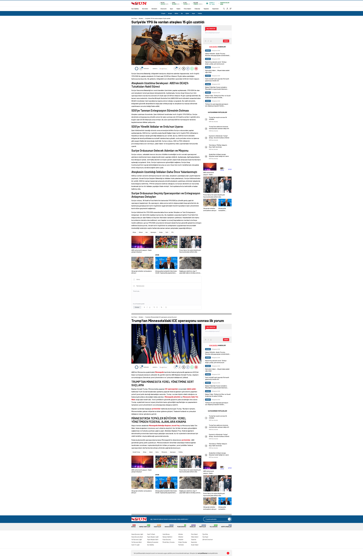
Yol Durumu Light (136, 539)
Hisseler (193, 526)
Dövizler (180, 537)
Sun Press (134, 18)
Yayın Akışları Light (153, 537)
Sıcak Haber (195, 545)
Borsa (133, 526)
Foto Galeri (187, 9)
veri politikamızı (202, 553)
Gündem (154, 9)
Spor (171, 9)
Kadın (178, 9)
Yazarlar (206, 9)
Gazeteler (215, 9)
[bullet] (157, 307)
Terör (166, 232)
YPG (172, 232)
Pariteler (202, 526)
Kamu (157, 452)
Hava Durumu (169, 526)
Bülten (176, 13)
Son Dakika (135, 9)
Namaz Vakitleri (144, 526)
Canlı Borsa (166, 534)
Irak (146, 232)
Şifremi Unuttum (207, 539)
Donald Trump (136, 452)
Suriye (160, 232)
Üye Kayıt (205, 537)
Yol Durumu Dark (136, 542)
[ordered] (154, 307)
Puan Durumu (181, 526)
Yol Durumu (214, 526)
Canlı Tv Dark (151, 534)
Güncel (141, 232)
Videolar (197, 9)
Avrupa (170, 13)
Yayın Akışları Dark (152, 539)
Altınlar (180, 534)
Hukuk (151, 452)
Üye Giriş (205, 534)
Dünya (134, 232)
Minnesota (164, 452)
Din (182, 13)
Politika (200, 13)
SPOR (157, 255)
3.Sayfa (163, 13)
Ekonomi (163, 9)
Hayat (193, 13)
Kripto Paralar (226, 526)
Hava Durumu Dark (137, 537)
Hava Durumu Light (137, 534)
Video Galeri (194, 537)
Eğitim (187, 13)
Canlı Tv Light (135, 545)
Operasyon (153, 232)
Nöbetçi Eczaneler (152, 542)
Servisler (145, 9)
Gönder (137, 307)
